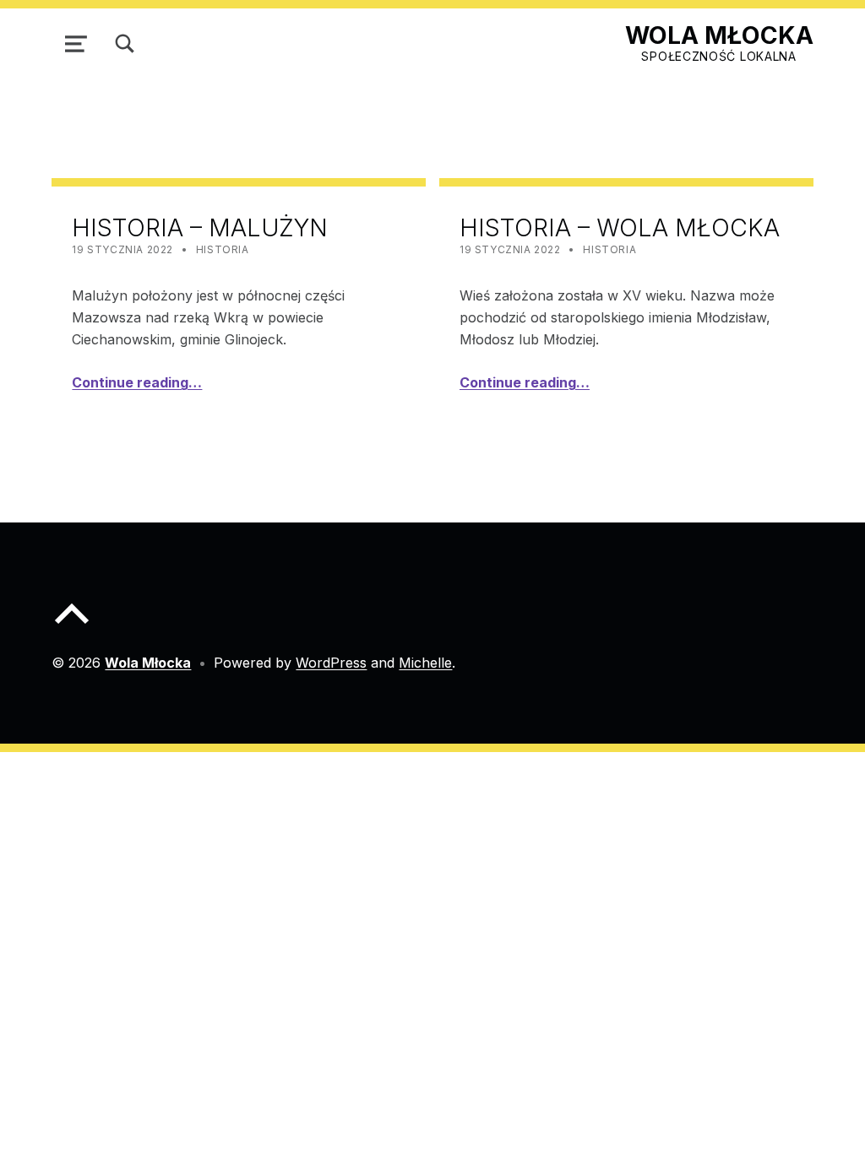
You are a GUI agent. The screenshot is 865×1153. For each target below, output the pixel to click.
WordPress (331, 662)
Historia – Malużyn (200, 227)
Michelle (425, 662)
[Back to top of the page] (72, 627)
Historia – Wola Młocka (620, 227)
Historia (222, 249)
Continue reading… (137, 382)
